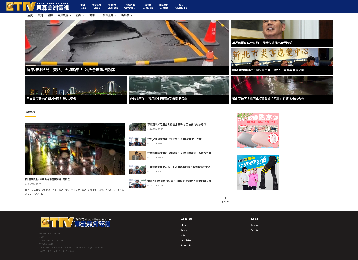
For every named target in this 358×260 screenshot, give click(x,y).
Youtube (254, 230)
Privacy (184, 230)
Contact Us (186, 245)
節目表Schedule (148, 6)
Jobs (183, 235)
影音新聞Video (96, 6)
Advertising (186, 240)
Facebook (255, 225)
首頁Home (83, 6)
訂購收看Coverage (129, 6)
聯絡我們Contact (163, 6)
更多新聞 (224, 202)
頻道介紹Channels (113, 6)
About (183, 225)
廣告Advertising (181, 6)
